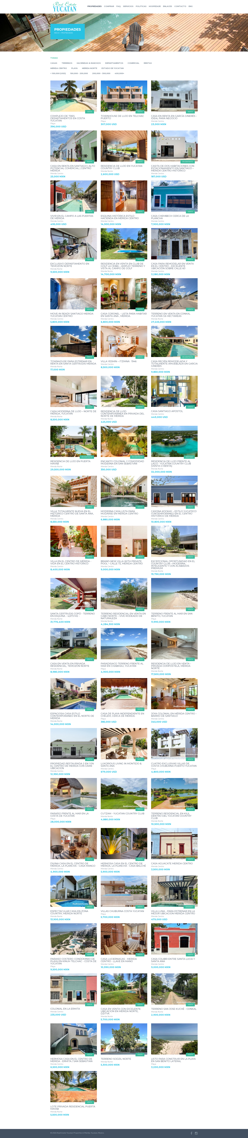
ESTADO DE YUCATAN (113, 68)
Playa (74, 68)
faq (118, 6)
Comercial (133, 63)
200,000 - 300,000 (101, 73)
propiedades (94, 6)
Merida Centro (58, 68)
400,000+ (119, 73)
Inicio (57, 33)
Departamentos (114, 63)
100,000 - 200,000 (79, 73)
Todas (54, 58)
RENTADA (189, 457)
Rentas (148, 63)
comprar (109, 6)
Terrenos (67, 63)
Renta (190, 112)
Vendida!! (189, 907)
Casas (53, 63)
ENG (191, 6)
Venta (89, 112)
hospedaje (155, 6)
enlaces (167, 6)
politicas (141, 6)
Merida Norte (89, 68)
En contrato (187, 162)
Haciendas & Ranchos (89, 63)
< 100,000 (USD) (58, 73)
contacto (180, 6)
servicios (128, 6)
